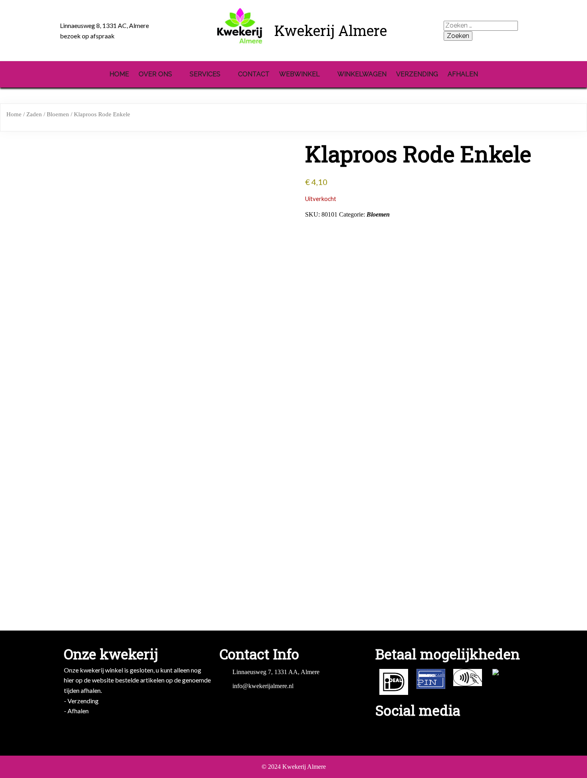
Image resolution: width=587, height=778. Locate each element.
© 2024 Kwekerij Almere (294, 766)
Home (14, 114)
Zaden (34, 114)
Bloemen (58, 114)
